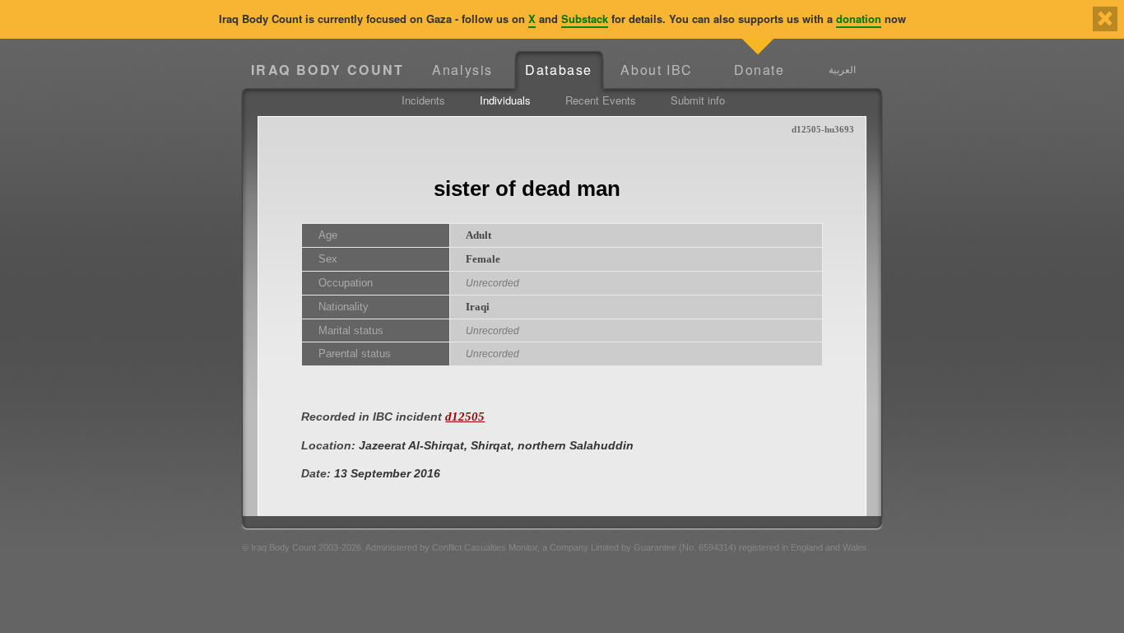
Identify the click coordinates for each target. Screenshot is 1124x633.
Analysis (462, 69)
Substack (584, 18)
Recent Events (600, 100)
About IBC (656, 69)
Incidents (423, 100)
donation (858, 18)
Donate (759, 69)
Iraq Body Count (328, 69)
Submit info (698, 100)
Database (558, 69)
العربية (842, 69)
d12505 (465, 416)
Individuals (505, 100)
